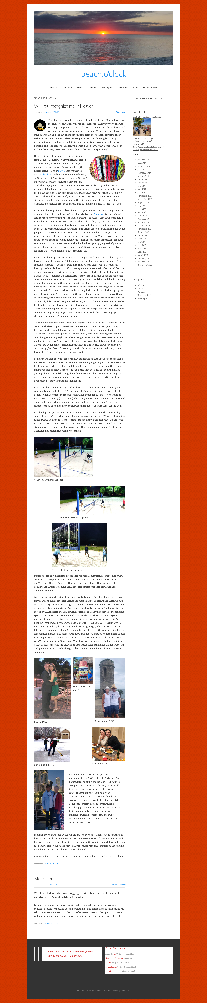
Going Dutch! (138, 144)
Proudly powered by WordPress (89, 990)
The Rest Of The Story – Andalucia (147, 117)
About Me (54, 88)
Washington (107, 88)
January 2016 (143, 222)
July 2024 (142, 163)
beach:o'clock (103, 74)
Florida (80, 88)
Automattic (125, 990)
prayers (61, 171)
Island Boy (109, 954)
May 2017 (142, 189)
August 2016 (143, 202)
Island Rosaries (150, 88)
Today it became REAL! (142, 141)
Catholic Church (45, 174)
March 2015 (143, 255)
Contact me (123, 88)
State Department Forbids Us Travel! (148, 147)
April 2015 (142, 252)
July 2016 (141, 206)
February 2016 (144, 219)
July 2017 (141, 186)
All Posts (68, 88)
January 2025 (144, 160)
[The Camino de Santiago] (142, 127)
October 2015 (143, 232)
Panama (92, 88)
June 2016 (142, 209)
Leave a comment (118, 885)
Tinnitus (98, 214)
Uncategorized (144, 295)
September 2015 (145, 235)
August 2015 (143, 239)
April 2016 (142, 216)
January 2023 (144, 176)
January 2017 (143, 192)
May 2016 (142, 212)
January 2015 (143, 262)
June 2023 (142, 169)
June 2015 (142, 245)
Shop (135, 88)
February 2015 (144, 258)
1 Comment (120, 112)
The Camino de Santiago (143, 139)
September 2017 (145, 183)
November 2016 (145, 196)
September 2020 (145, 179)
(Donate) (158, 99)
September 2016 (145, 199)
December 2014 (145, 265)
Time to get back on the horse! (145, 150)
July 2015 (141, 242)
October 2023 (144, 166)
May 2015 (142, 248)
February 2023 (144, 173)
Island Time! (45, 879)
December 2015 (144, 225)
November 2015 (145, 229)
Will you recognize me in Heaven (64, 106)
